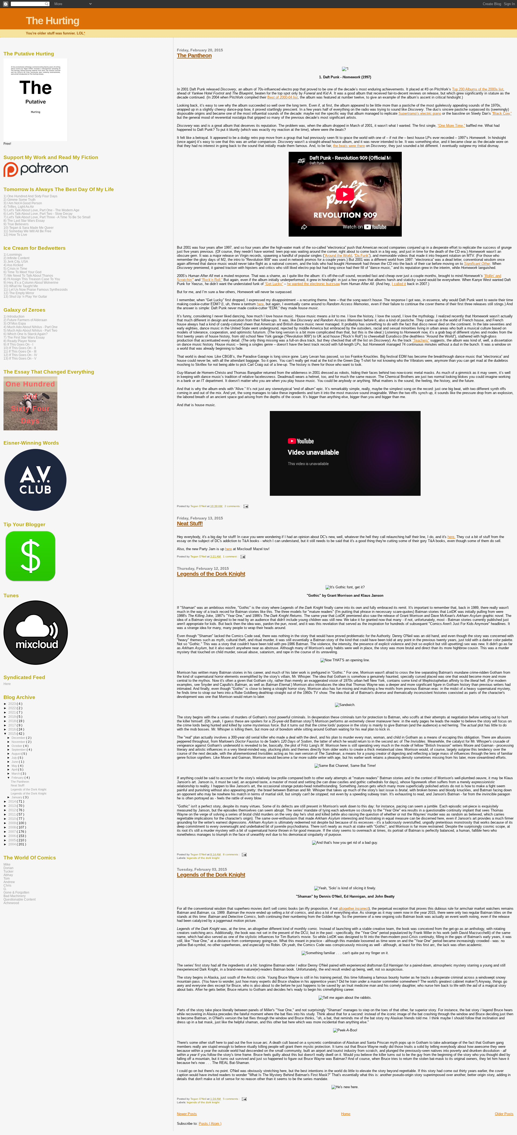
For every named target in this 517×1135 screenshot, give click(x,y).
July (15, 757)
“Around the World (338, 256)
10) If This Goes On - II (20, 348)
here (260, 304)
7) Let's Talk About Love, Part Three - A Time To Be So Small (47, 217)
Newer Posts (187, 1114)
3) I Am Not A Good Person (23, 203)
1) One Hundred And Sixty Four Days (30, 196)
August (17, 753)
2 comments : (233, 506)
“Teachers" (421, 340)
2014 (12, 801)
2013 (12, 805)
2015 (12, 733)
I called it (399, 284)
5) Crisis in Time (15, 268)
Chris (7, 885)
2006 (12, 836)
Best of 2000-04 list (282, 97)
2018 (12, 721)
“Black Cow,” (502, 113)
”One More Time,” (451, 126)
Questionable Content (20, 899)
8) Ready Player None (20, 341)
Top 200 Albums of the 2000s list (477, 89)
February (18, 777)
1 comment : (231, 556)
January (17, 797)
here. (451, 537)
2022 (12, 708)
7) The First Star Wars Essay (24, 337)
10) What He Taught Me (21, 286)
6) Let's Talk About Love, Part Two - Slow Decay (38, 213)
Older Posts (504, 1114)
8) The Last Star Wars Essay (24, 220)
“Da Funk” (361, 256)
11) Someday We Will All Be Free (27, 231)
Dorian (8, 868)
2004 (12, 844)
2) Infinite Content (16, 258)
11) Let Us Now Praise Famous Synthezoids (36, 289)
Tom (7, 878)
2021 (12, 712)
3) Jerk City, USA (16, 261)
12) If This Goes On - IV (20, 355)
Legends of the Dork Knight (211, 574)
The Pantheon (194, 55)
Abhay (8, 875)
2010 (12, 818)
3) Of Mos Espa (15, 323)
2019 (12, 716)
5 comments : (231, 1098)
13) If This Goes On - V (20, 358)
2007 (12, 831)
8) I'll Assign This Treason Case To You (32, 279)
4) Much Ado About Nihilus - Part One (31, 327)
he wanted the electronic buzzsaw (313, 284)
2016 (12, 729)
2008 (12, 827)
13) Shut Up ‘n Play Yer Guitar (25, 296)
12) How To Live (15, 234)
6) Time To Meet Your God (22, 272)
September (19, 749)
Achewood (11, 903)
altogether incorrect (354, 908)
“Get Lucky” (274, 284)
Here (7, 684)
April (15, 769)
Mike (7, 864)
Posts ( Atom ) (210, 1124)
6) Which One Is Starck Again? (26, 334)
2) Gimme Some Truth (20, 199)
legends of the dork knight (203, 857)
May (15, 765)
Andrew (9, 882)
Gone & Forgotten (16, 892)
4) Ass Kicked (13, 265)
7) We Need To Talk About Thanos (28, 275)
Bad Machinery (15, 896)
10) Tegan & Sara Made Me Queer (29, 227)
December (19, 737)
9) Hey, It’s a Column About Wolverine (31, 282)
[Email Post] (245, 506)
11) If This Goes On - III (20, 351)
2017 (12, 725)
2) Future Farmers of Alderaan (25, 320)
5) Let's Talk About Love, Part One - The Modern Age (41, 210)
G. (5, 889)
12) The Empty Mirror (19, 293)
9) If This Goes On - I (18, 344)
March (16, 773)
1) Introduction (14, 316)
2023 (12, 703)
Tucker (8, 871)
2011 (12, 814)
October (17, 745)
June (15, 761)
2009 (12, 823)
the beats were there (349, 146)
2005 (12, 840)
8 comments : (231, 854)
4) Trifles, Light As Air (19, 206)
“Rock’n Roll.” (211, 280)
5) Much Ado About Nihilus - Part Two (30, 330)
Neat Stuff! (190, 523)
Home (345, 1114)
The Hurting (52, 20)
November (19, 741)
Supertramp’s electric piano (420, 113)
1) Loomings (13, 254)
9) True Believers (16, 224)
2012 (12, 810)
